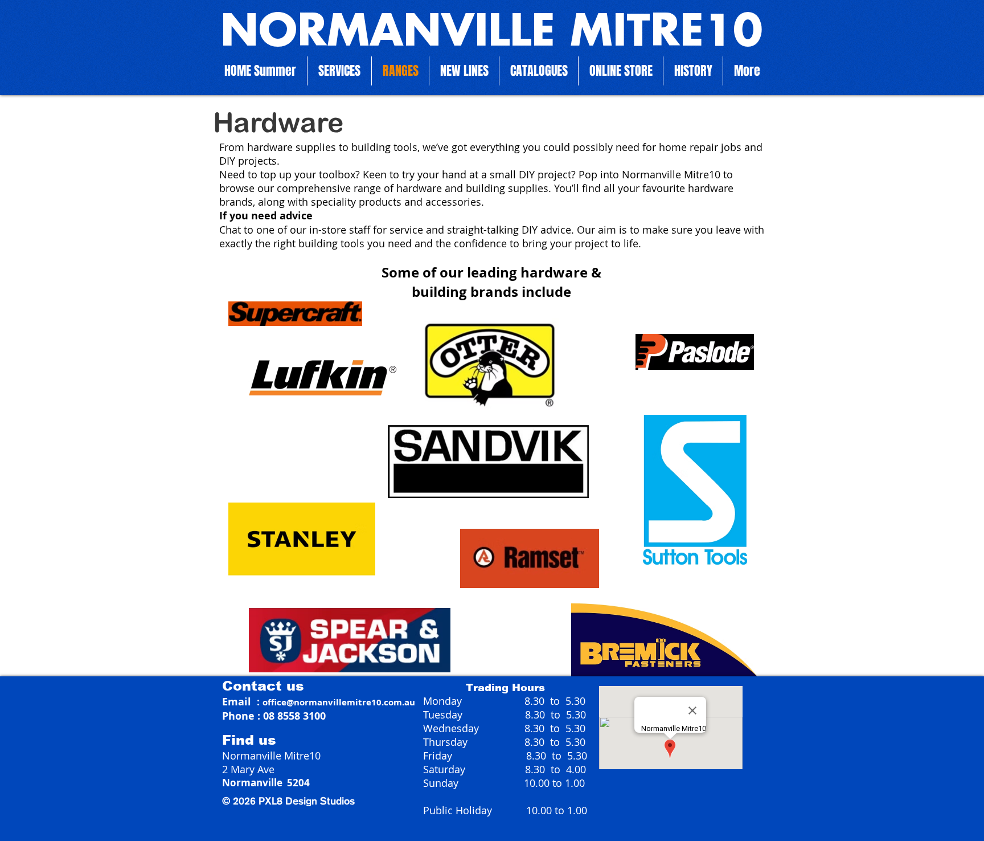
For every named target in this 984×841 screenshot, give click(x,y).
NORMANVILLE (387, 33)
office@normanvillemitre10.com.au (339, 702)
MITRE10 (658, 33)
